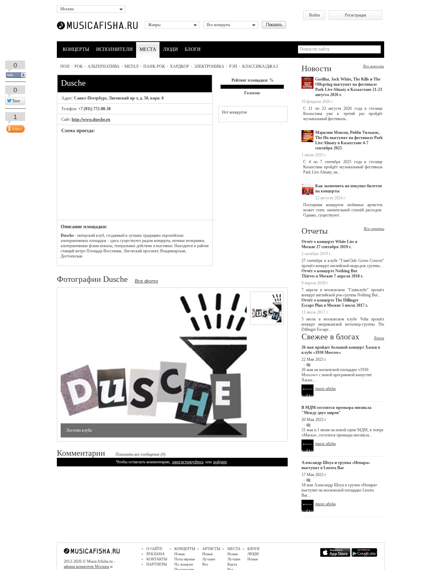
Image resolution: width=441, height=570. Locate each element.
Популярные (184, 559)
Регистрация (355, 15)
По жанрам (183, 564)
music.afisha (325, 388)
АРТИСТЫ (211, 549)
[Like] (14, 127)
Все (205, 564)
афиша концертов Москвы (86, 566)
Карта (232, 564)
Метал (131, 66)
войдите (220, 462)
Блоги (379, 338)
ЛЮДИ (170, 49)
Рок (78, 66)
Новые (179, 554)
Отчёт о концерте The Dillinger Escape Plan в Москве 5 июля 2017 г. (334, 303)
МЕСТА (148, 49)
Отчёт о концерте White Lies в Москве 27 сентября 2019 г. (329, 244)
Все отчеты (374, 228)
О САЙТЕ (154, 549)
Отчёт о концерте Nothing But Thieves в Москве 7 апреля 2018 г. (332, 273)
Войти (314, 15)
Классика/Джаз (260, 66)
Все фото (146, 281)
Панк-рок (154, 66)
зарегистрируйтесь (188, 462)
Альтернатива (104, 66)
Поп (65, 66)
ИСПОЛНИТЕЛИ (114, 49)
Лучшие (208, 559)
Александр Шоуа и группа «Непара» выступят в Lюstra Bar (335, 465)
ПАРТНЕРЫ (156, 564)
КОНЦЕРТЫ (76, 49)
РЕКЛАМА (155, 554)
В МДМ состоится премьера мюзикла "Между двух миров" (336, 410)
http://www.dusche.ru (91, 119)
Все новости (373, 66)
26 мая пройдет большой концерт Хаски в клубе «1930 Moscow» (340, 350)
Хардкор (179, 66)
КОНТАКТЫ (156, 559)
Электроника (209, 66)
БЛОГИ (193, 49)
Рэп (233, 66)
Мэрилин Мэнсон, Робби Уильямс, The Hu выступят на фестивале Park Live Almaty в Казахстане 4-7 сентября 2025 (349, 140)
